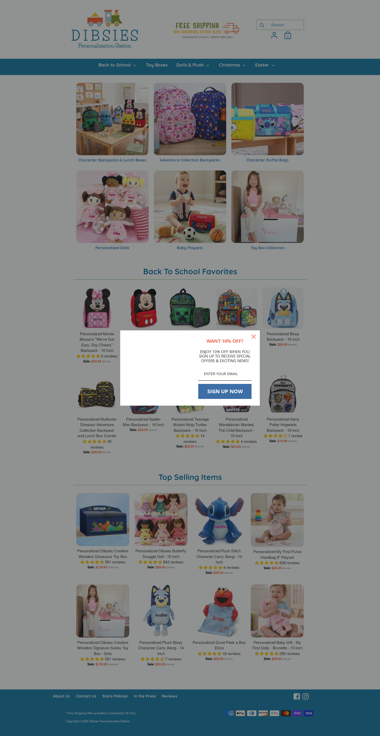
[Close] (253, 336)
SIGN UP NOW (225, 391)
